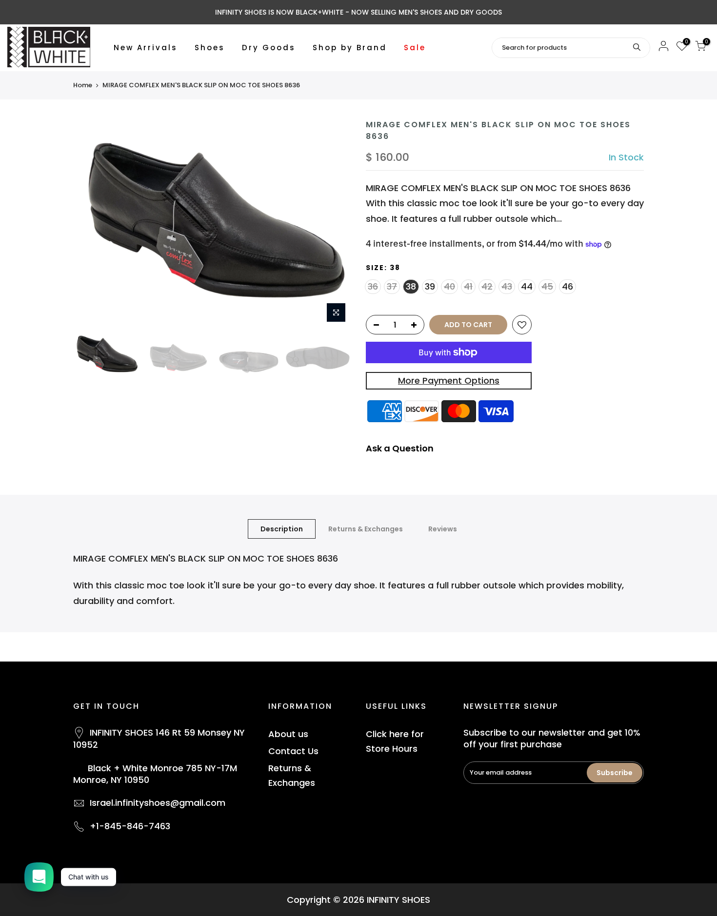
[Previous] (90, 223)
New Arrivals (146, 47)
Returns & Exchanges (365, 529)
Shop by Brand (350, 47)
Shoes (210, 47)
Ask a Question (400, 448)
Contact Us (293, 751)
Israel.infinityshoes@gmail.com (157, 803)
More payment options (448, 380)
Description (281, 529)
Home (82, 85)
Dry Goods (269, 47)
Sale (415, 47)
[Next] (334, 223)
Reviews (442, 529)
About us (288, 734)
